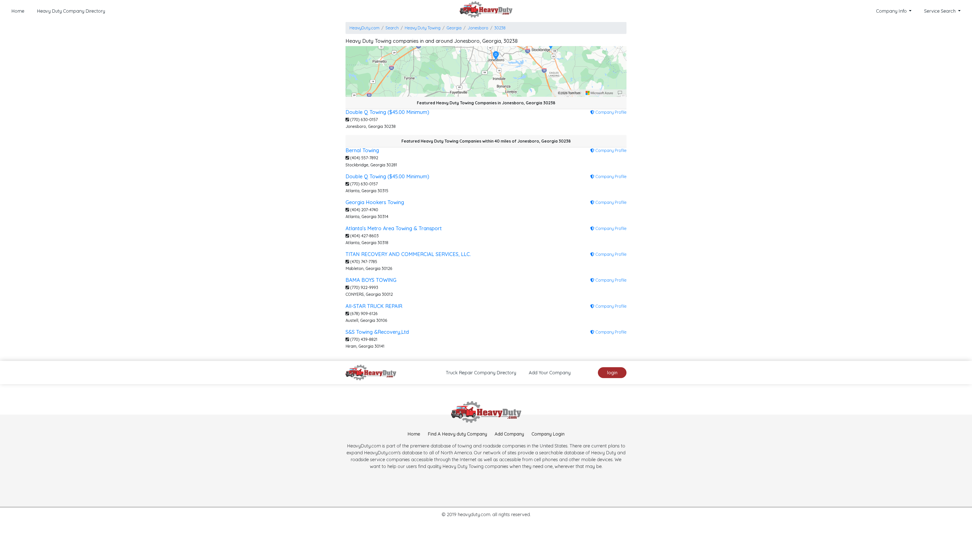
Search (392, 27)
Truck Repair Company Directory (481, 373)
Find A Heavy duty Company (457, 434)
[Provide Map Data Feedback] (619, 92)
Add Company (509, 434)
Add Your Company (550, 373)
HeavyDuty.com (364, 27)
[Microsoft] (599, 93)
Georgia (454, 27)
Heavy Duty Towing (422, 27)
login (612, 373)
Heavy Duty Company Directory (71, 11)
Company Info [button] (892, 11)
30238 (499, 27)
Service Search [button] (940, 11)
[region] (486, 71)
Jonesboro (478, 27)
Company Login (548, 434)
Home (17, 11)
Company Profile (610, 112)
